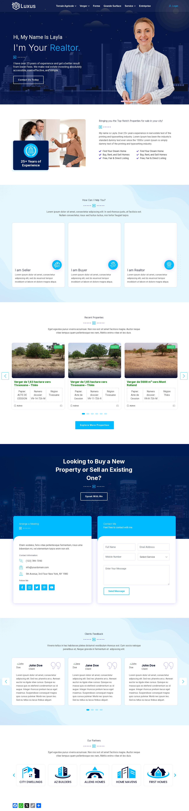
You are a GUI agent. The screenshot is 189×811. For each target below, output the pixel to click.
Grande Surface (112, 6)
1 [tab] (83, 413)
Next (184, 376)
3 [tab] (92, 413)
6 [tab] (105, 413)
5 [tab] (101, 413)
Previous (5, 376)
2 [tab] (87, 413)
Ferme (96, 6)
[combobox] (154, 557)
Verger (83, 6)
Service (129, 6)
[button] (14, 775)
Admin (19, 406)
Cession (58, 347)
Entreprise (145, 6)
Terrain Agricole (65, 6)
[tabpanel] (38, 376)
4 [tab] (96, 413)
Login (175, 6)
